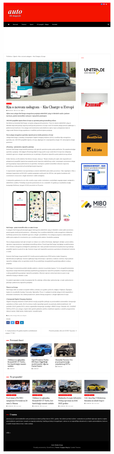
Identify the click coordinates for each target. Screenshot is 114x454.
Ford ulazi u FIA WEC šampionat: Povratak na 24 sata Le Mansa (16, 401)
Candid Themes (75, 447)
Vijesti (15, 56)
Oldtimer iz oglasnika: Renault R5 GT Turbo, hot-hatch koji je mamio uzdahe (17, 363)
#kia (9, 315)
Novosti (15, 24)
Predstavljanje (63, 395)
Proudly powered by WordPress (43, 447)
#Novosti (19, 315)
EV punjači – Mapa (43, 24)
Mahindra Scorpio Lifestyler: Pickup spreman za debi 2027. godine (69, 401)
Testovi (23, 24)
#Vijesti (24, 315)
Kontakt (54, 24)
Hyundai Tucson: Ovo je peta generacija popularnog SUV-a (64, 362)
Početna (9, 56)
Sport (31, 24)
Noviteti (9, 395)
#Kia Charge (13, 315)
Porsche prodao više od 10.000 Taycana (62, 331)
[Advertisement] (57, 40)
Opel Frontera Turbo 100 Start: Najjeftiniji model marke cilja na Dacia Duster (40, 363)
